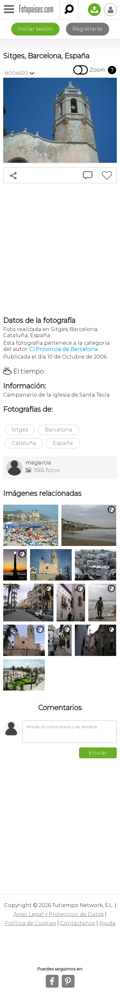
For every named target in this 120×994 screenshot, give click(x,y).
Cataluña (24, 443)
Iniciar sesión (35, 29)
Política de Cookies (30, 923)
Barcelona (58, 430)
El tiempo (23, 371)
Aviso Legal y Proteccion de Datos (58, 914)
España (63, 443)
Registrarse (87, 29)
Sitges (20, 430)
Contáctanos (77, 923)
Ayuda (107, 923)
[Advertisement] (60, 250)
